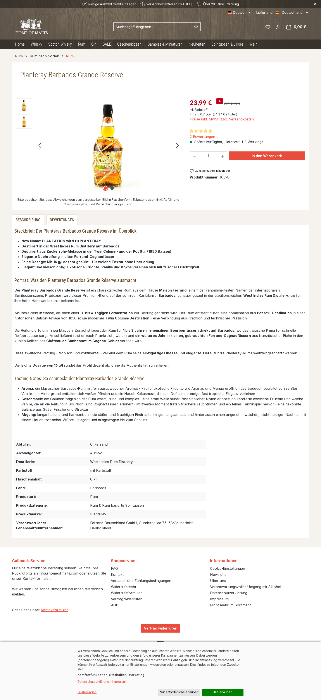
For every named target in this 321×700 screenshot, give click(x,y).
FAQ (114, 568)
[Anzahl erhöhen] (222, 155)
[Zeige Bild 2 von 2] (112, 188)
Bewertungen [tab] (62, 220)
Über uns (218, 580)
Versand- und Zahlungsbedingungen (141, 580)
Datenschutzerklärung (228, 593)
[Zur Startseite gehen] (31, 26)
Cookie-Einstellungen (227, 568)
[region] (98, 145)
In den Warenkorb (267, 156)
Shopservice (123, 560)
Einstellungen (87, 692)
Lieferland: (264, 12)
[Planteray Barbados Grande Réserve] (108, 145)
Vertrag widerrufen (126, 599)
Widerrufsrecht (123, 587)
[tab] (28, 219)
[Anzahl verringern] (194, 155)
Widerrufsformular (126, 593)
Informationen (224, 560)
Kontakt (117, 574)
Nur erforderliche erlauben (179, 692)
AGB (114, 605)
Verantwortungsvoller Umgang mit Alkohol (245, 587)
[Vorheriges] (39, 145)
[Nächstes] (177, 145)
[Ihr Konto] (278, 26)
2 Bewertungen (202, 136)
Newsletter (219, 574)
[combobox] (152, 26)
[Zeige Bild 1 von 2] (105, 188)
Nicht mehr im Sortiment (230, 605)
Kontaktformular (54, 610)
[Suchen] (195, 26)
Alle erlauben (222, 692)
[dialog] (160, 671)
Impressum (219, 599)
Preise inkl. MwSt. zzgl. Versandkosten (222, 119)
